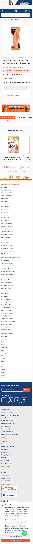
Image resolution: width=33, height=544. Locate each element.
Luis (2, 366)
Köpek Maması (5, 260)
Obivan (3, 364)
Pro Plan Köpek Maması (7, 327)
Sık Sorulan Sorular (6, 412)
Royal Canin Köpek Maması (8, 321)
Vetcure (3, 369)
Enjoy (2, 361)
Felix (2, 372)
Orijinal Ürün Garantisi (7, 446)
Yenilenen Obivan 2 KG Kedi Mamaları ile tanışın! (16, 7)
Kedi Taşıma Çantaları (6, 217)
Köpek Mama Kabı (6, 291)
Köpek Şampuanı (5, 299)
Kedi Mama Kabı (5, 220)
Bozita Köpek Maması (7, 316)
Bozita (3, 342)
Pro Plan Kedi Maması (7, 248)
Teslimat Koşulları (6, 429)
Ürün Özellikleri (8, 117)
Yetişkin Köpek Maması (7, 266)
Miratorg (3, 353)
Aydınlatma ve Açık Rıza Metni (10, 415)
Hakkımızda (4, 449)
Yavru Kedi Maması (6, 190)
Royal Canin (4, 336)
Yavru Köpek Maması (6, 263)
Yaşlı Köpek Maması (6, 268)
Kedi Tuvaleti (4, 198)
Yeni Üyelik (4, 444)
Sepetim (3, 457)
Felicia (3, 378)
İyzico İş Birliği (5, 481)
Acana (3, 358)
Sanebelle (4, 347)
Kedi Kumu (4, 201)
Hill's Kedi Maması (6, 242)
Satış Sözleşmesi (6, 426)
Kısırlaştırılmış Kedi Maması (8, 193)
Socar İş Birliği (5, 478)
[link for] (16, 2)
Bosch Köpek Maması (7, 302)
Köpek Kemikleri (5, 279)
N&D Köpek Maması (6, 329)
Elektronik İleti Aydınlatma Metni (10, 434)
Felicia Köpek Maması (7, 304)
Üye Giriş (4, 441)
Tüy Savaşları (5, 475)
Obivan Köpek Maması (7, 313)
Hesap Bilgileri (5, 455)
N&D (2, 350)
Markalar (3, 472)
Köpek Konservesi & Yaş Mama (9, 277)
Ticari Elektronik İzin (7, 431)
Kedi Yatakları (4, 212)
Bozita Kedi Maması (6, 245)
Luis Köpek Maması (6, 310)
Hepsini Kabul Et (16, 540)
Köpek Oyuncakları (6, 288)
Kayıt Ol (26, 389)
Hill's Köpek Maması (6, 324)
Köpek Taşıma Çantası (7, 285)
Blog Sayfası (5, 460)
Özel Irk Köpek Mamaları (7, 271)
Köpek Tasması (5, 293)
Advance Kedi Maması (7, 231)
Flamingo (6, 58)
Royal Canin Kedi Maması (7, 251)
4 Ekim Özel (4, 470)
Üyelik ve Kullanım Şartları (8, 423)
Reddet (7, 526)
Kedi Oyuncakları (5, 209)
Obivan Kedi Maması (6, 234)
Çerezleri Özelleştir (16, 536)
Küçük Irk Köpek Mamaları (8, 274)
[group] (15, 38)
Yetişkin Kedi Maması (6, 195)
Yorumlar (21, 117)
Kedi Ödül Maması (6, 206)
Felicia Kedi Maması (6, 226)
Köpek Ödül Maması (27, 19)
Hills (2, 344)
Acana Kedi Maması (6, 240)
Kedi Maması (4, 187)
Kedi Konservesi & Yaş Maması (9, 204)
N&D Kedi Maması (6, 254)
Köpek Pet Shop (15, 19)
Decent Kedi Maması (6, 223)
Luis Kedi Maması (5, 237)
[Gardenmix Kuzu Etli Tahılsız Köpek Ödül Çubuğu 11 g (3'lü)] (13, 144)
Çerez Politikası (5, 418)
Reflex (3, 355)
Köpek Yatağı (4, 296)
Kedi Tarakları (4, 215)
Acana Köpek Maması (7, 318)
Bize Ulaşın (4, 452)
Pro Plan (3, 339)
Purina (3, 375)
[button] (8, 171)
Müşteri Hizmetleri (6, 463)
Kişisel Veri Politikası (7, 420)
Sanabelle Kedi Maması (7, 229)
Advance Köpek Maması (7, 307)
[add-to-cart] (22, 167)
